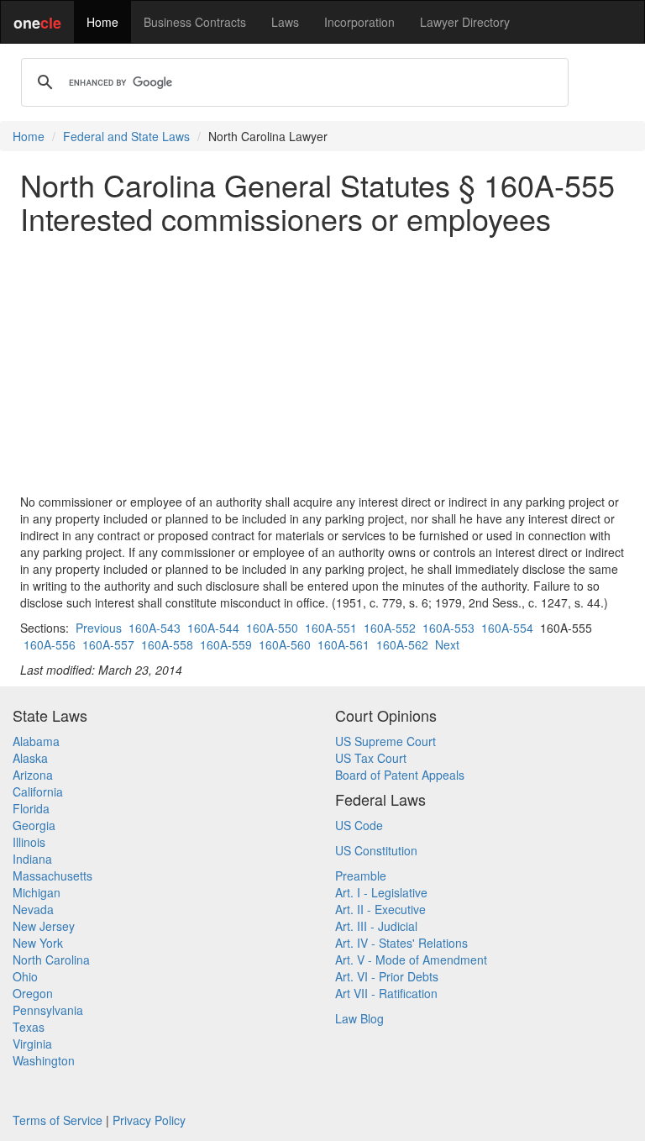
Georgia (34, 825)
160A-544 (213, 627)
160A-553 (448, 627)
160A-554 (507, 627)
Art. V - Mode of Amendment (411, 959)
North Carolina (51, 959)
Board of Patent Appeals (399, 774)
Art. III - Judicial (376, 926)
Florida (31, 808)
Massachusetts (52, 875)
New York (38, 942)
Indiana (32, 858)
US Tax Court (370, 757)
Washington (44, 1060)
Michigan (36, 892)
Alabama (36, 741)
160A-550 (272, 627)
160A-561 (343, 644)
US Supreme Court (385, 741)
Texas (29, 1026)
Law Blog (359, 1018)
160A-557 (108, 644)
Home (102, 21)
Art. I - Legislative (381, 892)
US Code (359, 825)
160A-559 (226, 644)
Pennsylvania (48, 1010)
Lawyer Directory (465, 21)
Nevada (33, 909)
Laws (285, 21)
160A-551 (331, 627)
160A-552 (390, 627)
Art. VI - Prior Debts (386, 976)
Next (447, 644)
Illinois (29, 841)
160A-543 (154, 627)
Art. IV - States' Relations (401, 942)
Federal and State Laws (126, 136)
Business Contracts (195, 21)
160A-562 (402, 644)
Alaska (30, 757)
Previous (99, 627)
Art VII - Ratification (386, 993)
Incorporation (359, 21)
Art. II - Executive (380, 909)
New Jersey (44, 926)
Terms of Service (57, 1120)
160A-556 (50, 644)
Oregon (33, 993)
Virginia (32, 1043)
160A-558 (167, 644)
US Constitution (376, 850)
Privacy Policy (149, 1120)
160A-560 (285, 644)
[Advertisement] (322, 363)
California (38, 791)
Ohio (25, 976)
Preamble (360, 875)
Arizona (33, 774)
